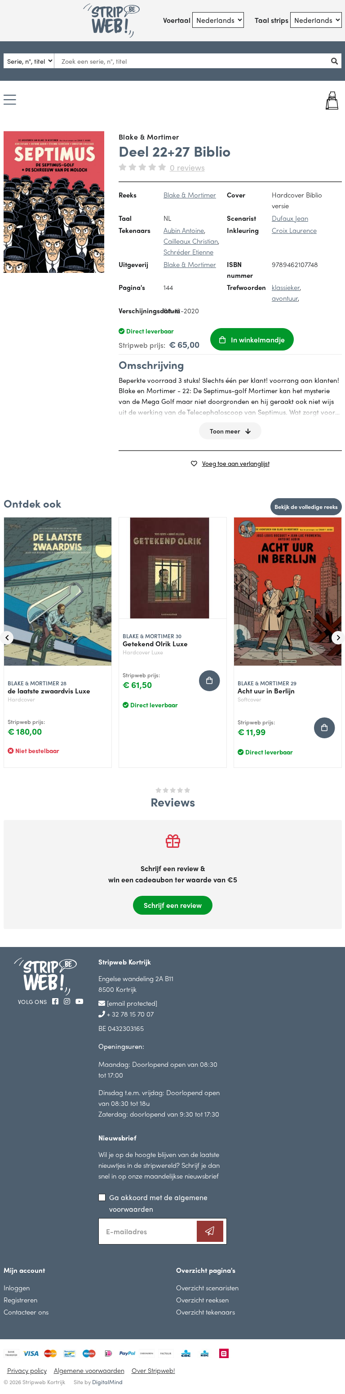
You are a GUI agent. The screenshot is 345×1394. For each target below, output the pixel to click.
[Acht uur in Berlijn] (287, 591)
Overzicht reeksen (202, 1299)
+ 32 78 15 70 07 (129, 1013)
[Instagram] (68, 1001)
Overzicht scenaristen (207, 1287)
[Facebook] (56, 1001)
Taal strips (271, 20)
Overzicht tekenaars (205, 1311)
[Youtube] (79, 1001)
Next (338, 637)
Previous (6, 637)
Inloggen (17, 1287)
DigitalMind (107, 1382)
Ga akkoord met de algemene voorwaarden (158, 1203)
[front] (54, 202)
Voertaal (176, 20)
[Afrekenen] (313, 100)
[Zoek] (336, 60)
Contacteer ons (26, 1311)
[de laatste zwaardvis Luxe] (57, 591)
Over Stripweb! (153, 1370)
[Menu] (10, 100)
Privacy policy (27, 1370)
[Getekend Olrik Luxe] (172, 568)
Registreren (20, 1299)
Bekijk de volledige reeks (306, 506)
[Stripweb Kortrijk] (111, 21)
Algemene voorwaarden (89, 1370)
